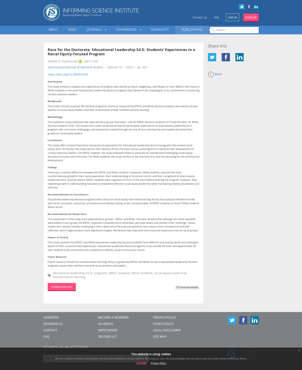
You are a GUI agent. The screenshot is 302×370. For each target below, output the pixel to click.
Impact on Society (58, 238)
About (53, 29)
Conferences (127, 29)
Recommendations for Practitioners (68, 195)
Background (54, 101)
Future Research (57, 257)
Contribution (55, 140)
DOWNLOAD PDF (61, 287)
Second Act (107, 337)
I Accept (141, 363)
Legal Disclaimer (167, 330)
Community (160, 29)
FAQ (216, 17)
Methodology (55, 117)
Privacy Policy (164, 317)
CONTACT (50, 330)
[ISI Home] (105, 12)
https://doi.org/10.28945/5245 (68, 74)
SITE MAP (159, 337)
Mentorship (108, 330)
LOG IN (232, 17)
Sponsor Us (52, 324)
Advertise (51, 317)
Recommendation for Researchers (67, 214)
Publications (192, 29)
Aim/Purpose (55, 82)
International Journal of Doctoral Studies (75, 67)
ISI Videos (105, 324)
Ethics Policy (163, 324)
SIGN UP (250, 17)
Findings (52, 168)
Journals (95, 29)
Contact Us (200, 17)
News (72, 29)
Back (218, 74)
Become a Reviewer (113, 317)
